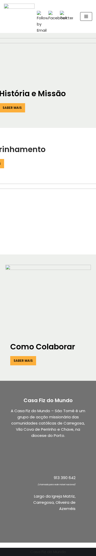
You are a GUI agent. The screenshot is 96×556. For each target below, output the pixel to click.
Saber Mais (23, 360)
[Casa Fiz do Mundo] (19, 16)
